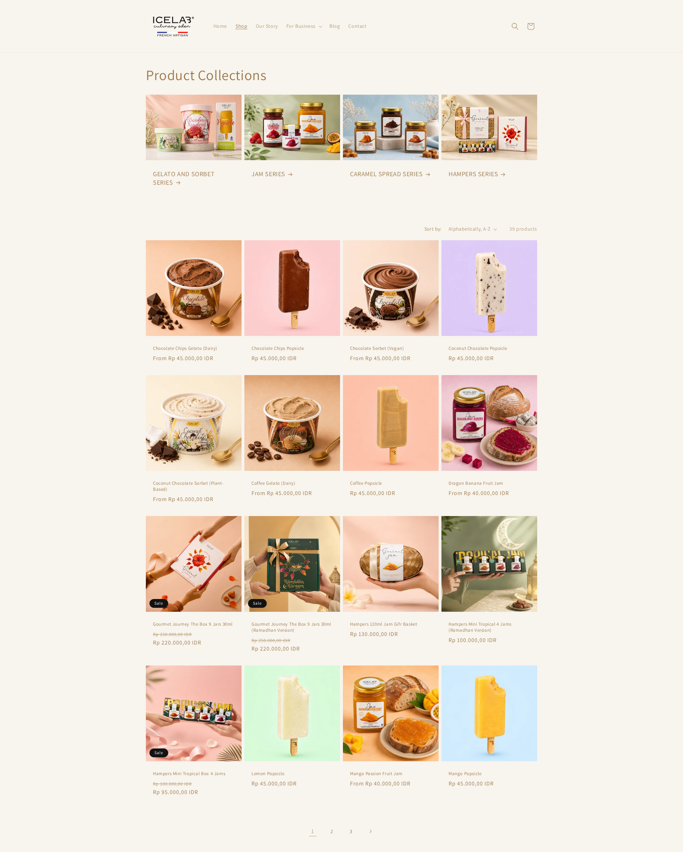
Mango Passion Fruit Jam (376, 774)
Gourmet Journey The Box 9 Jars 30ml (193, 624)
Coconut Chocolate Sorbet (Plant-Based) (188, 486)
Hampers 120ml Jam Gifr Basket (383, 624)
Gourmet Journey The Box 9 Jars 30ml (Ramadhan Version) (291, 627)
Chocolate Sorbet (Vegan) (377, 348)
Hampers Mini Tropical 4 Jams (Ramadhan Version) (480, 627)
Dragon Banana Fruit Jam (476, 483)
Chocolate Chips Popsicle (278, 348)
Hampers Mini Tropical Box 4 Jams (189, 774)
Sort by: (432, 229)
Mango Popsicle (465, 774)
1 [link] (312, 831)
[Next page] (370, 831)
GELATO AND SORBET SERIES (184, 178)
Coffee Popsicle (366, 483)
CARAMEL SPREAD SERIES (386, 174)
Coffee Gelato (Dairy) (274, 483)
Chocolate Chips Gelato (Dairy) (185, 348)
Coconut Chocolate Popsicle (478, 348)
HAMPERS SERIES (473, 174)
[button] (303, 26)
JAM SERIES (268, 174)
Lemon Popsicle (268, 774)
